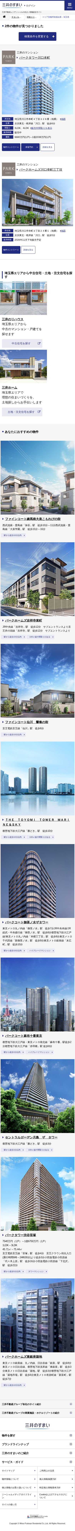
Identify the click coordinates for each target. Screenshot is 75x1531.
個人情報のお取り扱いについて (17, 1487)
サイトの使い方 (9, 1504)
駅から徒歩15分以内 (13, 637)
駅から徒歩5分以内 (12, 1271)
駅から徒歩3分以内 (12, 1052)
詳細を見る (47, 147)
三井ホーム (9, 387)
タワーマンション (36, 1271)
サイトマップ (8, 1470)
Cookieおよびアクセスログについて (53, 1496)
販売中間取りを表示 (41, 128)
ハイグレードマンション (40, 950)
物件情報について (10, 1479)
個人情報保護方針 (47, 1479)
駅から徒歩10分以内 (13, 535)
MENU (69, 8)
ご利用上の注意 (46, 1470)
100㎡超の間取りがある (39, 637)
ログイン (30, 5)
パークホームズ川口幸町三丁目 (40, 169)
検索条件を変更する (36, 36)
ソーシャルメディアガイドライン (17, 1496)
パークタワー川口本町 (34, 57)
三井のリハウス (12, 319)
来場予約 (29, 147)
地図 (63, 119)
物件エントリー (10, 147)
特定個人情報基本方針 (50, 1487)
